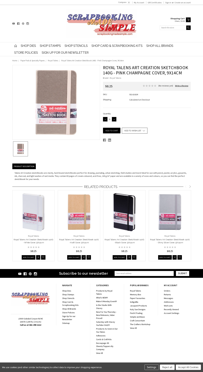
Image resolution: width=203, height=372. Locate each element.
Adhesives (101, 335)
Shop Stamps (50, 46)
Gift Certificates (155, 2)
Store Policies (26, 52)
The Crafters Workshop (140, 324)
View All (99, 353)
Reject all (167, 367)
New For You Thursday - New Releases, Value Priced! (106, 315)
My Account (139, 2)
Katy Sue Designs (137, 309)
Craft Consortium (137, 320)
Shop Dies (28, 46)
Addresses (169, 302)
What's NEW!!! (102, 297)
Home (14, 60)
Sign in (168, 2)
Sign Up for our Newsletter (65, 52)
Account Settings (171, 313)
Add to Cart (28, 257)
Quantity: (107, 114)
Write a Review (181, 85)
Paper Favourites (137, 298)
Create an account (182, 2)
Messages (168, 298)
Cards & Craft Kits (104, 339)
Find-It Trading (136, 313)
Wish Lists (168, 305)
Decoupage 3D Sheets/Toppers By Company (104, 346)
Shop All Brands (159, 46)
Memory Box (135, 294)
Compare (123, 2)
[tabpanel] (33, 226)
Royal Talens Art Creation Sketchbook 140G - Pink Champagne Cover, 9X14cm (92, 60)
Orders (167, 290)
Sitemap (66, 323)
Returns (167, 294)
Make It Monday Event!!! (106, 301)
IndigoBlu (134, 302)
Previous (185, 187)
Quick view (33, 220)
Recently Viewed (171, 309)
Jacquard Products (138, 305)
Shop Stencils (76, 46)
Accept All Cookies (188, 367)
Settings (151, 367)
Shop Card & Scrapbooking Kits (117, 46)
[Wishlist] (43, 257)
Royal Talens (53, 60)
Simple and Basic (137, 317)
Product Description (24, 166)
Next (190, 187)
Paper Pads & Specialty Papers (33, 60)
